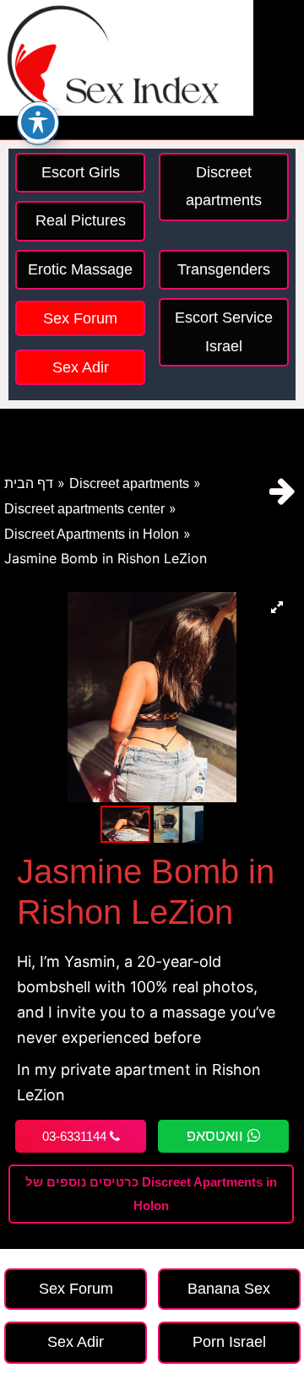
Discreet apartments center (84, 509)
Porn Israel (229, 1341)
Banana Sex (228, 1288)
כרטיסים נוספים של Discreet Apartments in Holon (151, 1194)
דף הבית (28, 483)
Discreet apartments (129, 483)
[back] (282, 491)
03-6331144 (76, 1136)
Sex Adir (80, 367)
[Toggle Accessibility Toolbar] (38, 122)
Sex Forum (80, 318)
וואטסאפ (217, 1135)
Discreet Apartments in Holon (91, 534)
